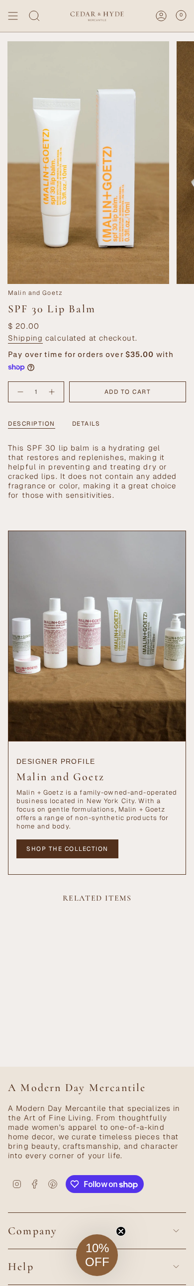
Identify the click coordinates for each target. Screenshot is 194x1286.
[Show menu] (13, 15)
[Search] (34, 15)
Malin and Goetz (35, 293)
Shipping (25, 338)
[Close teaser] (121, 1231)
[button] (97, 1255)
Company (32, 1230)
